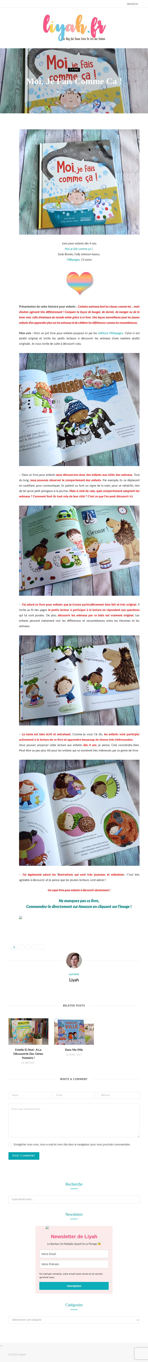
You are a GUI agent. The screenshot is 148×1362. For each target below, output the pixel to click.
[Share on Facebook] (5, 137)
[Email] (5, 167)
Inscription (74, 1286)
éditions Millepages (110, 333)
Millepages (73, 259)
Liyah (63, 92)
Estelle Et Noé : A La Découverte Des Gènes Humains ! (28, 1053)
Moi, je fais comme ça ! (78, 249)
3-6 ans (74, 70)
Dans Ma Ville (74, 1049)
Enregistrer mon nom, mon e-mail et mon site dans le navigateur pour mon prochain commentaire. (72, 1144)
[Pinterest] (5, 157)
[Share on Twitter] (5, 147)
